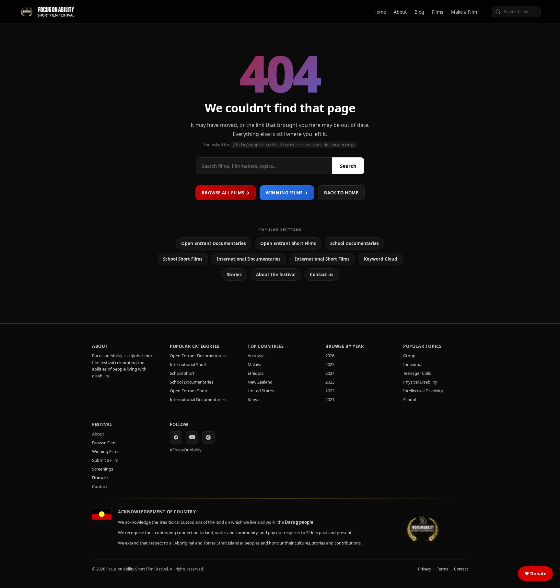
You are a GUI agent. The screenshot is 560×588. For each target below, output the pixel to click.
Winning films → (287, 193)
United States (261, 391)
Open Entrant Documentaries (213, 243)
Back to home (341, 193)
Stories (234, 274)
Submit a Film (105, 460)
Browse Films (104, 443)
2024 (329, 373)
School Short (182, 373)
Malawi (254, 364)
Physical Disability (420, 382)
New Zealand (260, 382)
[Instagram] (208, 437)
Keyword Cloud (380, 259)
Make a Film (464, 12)
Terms (442, 569)
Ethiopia (255, 373)
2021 (329, 399)
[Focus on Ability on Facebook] (176, 437)
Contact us (321, 274)
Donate (100, 478)
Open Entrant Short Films (288, 243)
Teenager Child (417, 373)
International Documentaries (249, 259)
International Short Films (322, 259)
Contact (99, 486)
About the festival (276, 274)
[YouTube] (192, 437)
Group (409, 356)
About (400, 12)
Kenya (254, 399)
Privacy (424, 569)
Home (379, 12)
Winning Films (105, 451)
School (409, 399)
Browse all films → (226, 193)
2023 (329, 382)
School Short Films (183, 259)
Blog (419, 12)
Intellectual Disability (423, 391)
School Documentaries (354, 243)
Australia (256, 356)
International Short (188, 364)
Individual (412, 364)
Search (348, 166)
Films (437, 12)
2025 (329, 364)
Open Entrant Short (189, 391)
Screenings (102, 469)
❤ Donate (535, 573)
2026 (329, 356)
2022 (329, 391)
